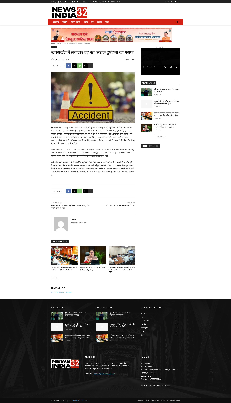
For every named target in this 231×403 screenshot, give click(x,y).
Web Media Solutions (80, 401)
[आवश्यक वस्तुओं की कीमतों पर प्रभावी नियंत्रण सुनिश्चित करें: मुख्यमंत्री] (93, 255)
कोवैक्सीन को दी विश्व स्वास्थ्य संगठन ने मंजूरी (120, 205)
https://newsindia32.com (78, 223)
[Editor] (52, 59)
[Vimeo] (175, 1)
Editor (58, 59)
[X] (171, 1)
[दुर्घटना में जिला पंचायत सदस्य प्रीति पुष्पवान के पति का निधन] (146, 92)
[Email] (85, 65)
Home (53, 43)
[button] (177, 22)
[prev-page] (52, 277)
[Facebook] (165, 1)
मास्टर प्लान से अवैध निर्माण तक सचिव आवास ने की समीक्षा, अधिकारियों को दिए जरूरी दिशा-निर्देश (122, 270)
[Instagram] (168, 1)
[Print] (90, 65)
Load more (159, 137)
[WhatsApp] (79, 65)
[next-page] (56, 277)
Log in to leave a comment (61, 292)
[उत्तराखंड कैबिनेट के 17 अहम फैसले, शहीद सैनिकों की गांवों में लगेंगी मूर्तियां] (146, 104)
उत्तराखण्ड (59, 43)
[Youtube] (178, 1)
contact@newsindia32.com (104, 374)
